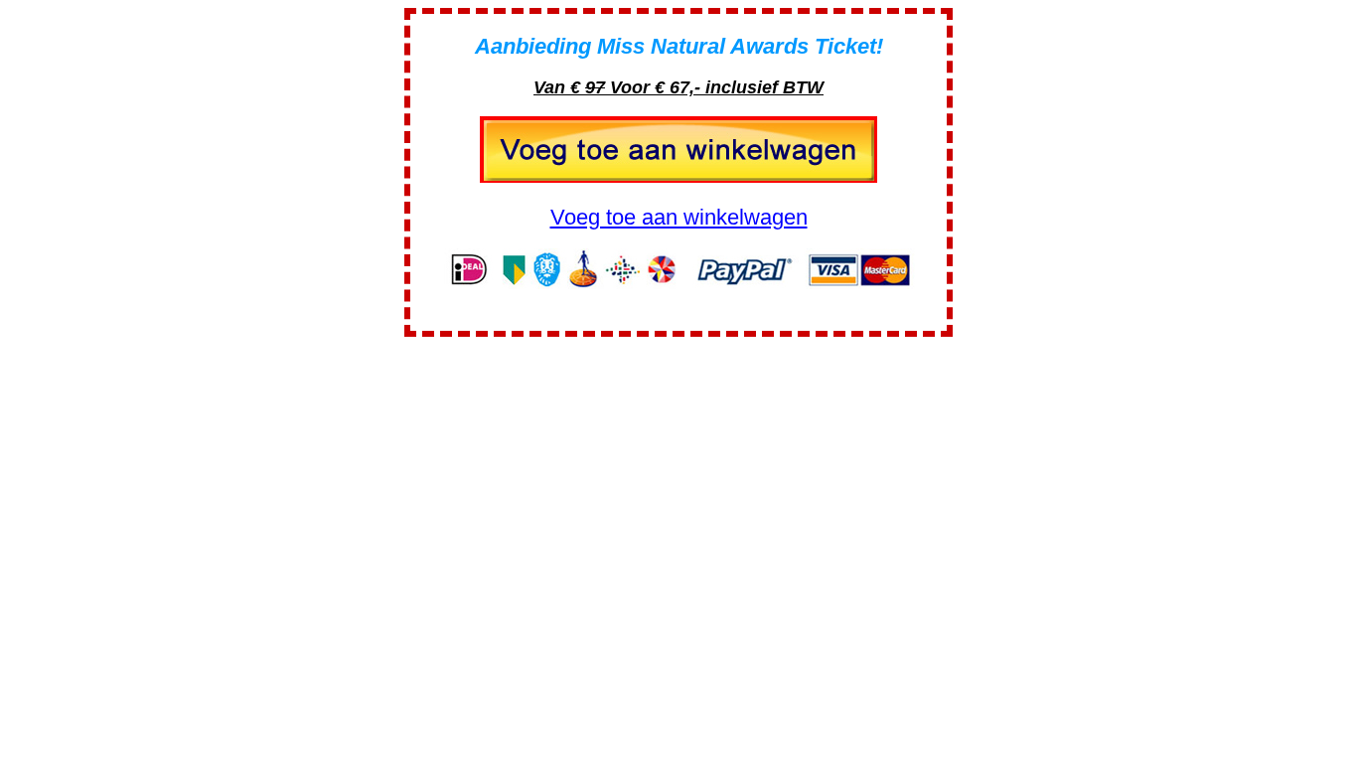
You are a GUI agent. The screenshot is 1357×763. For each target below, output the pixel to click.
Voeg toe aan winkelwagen (679, 217)
